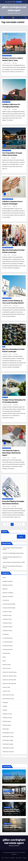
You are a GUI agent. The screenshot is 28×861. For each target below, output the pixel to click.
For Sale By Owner (7, 638)
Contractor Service (7, 55)
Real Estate (5, 397)
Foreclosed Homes (7, 645)
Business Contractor (8, 592)
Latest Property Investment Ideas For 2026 (14, 562)
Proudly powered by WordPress (9, 852)
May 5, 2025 (6, 157)
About (4, 577)
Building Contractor (8, 581)
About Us (7, 857)
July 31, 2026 (8, 813)
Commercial (6, 600)
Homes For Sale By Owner (10, 672)
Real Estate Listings (8, 740)
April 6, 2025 (6, 255)
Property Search (7, 721)
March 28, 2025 (7, 305)
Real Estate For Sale (8, 732)
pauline (15, 63)
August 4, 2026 (9, 781)
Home (4, 346)
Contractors (6, 634)
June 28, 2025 (7, 63)
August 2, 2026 (9, 797)
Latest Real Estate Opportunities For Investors (11, 811)
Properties (5, 702)
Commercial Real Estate (8, 498)
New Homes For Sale (7, 298)
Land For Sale (6, 687)
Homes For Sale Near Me (8, 247)
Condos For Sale (7, 611)
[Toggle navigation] (13, 18)
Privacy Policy (19, 857)
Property (5, 706)
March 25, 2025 (7, 354)
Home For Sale (7, 664)
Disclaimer (12, 857)
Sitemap (24, 857)
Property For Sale (7, 150)
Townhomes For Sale (8, 748)
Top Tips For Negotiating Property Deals (13, 553)
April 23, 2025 (7, 206)
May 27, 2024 (6, 457)
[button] (23, 17)
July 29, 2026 (8, 829)
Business (5, 589)
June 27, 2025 (7, 109)
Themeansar (13, 854)
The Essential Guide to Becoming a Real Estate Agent (11, 453)
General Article (6, 653)
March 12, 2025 (7, 404)
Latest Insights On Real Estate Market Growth (13, 778)
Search (4, 531)
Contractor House (7, 619)
